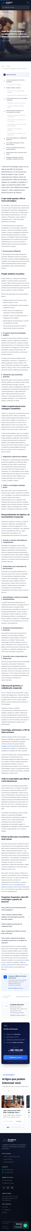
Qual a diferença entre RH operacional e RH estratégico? (13, 909)
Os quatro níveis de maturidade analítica (15, 91)
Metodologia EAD (9, 1162)
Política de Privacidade (5, 1227)
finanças (21, 219)
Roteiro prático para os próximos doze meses (15, 153)
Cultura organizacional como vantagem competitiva (16, 99)
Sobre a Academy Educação (12, 1156)
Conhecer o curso (15, 1057)
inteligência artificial (7, 746)
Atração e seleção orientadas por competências (16, 116)
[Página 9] (19, 1127)
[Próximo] (8, 1090)
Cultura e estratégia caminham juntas (15, 106)
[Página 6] (15, 1127)
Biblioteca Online (9, 1183)
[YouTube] (12, 1187)
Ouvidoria (7, 1209)
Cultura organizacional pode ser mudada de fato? (11, 925)
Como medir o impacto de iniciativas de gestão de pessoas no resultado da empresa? (14, 940)
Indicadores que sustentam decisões (17, 95)
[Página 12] (23, 1127)
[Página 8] (18, 1127)
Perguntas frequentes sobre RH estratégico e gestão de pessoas (14, 158)
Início (2, 66)
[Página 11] (22, 1127)
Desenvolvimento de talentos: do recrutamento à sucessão (14, 111)
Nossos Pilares (8, 1159)
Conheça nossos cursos (17, 1015)
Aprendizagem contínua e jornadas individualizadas (16, 125)
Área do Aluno (8, 1180)
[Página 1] (8, 1127)
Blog (8, 66)
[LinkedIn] (8, 1187)
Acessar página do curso (15, 988)
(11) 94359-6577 (9, 1170)
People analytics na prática (12, 87)
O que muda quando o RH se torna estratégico (14, 80)
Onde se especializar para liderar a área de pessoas (14, 148)
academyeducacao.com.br (23, 996)
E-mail (5, 1207)
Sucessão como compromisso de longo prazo (16, 134)
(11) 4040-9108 (8, 1172)
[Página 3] (11, 1127)
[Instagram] (4, 1187)
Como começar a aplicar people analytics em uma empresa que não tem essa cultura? (12, 917)
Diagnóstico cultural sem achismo (16, 103)
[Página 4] (12, 1127)
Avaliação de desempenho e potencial (15, 129)
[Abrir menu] (28, 2)
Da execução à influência (14, 84)
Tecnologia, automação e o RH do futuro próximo (14, 143)
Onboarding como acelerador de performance (16, 120)
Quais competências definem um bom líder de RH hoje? (13, 932)
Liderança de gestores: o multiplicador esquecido (15, 138)
